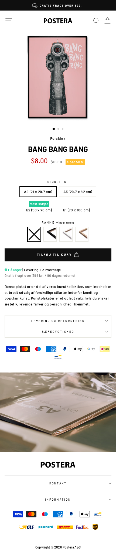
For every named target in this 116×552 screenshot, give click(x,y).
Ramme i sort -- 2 (50, 234)
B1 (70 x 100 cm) (76, 210)
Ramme (58, 222)
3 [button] (63, 129)
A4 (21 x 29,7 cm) (38, 191)
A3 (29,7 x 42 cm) (77, 191)
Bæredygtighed (58, 331)
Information (58, 499)
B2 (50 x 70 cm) (39, 210)
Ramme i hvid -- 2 (66, 234)
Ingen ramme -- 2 (34, 234)
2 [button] (58, 129)
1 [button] (54, 129)
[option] (58, 5)
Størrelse (58, 182)
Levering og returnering (58, 320)
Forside (56, 138)
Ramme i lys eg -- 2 (82, 234)
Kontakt (57, 483)
